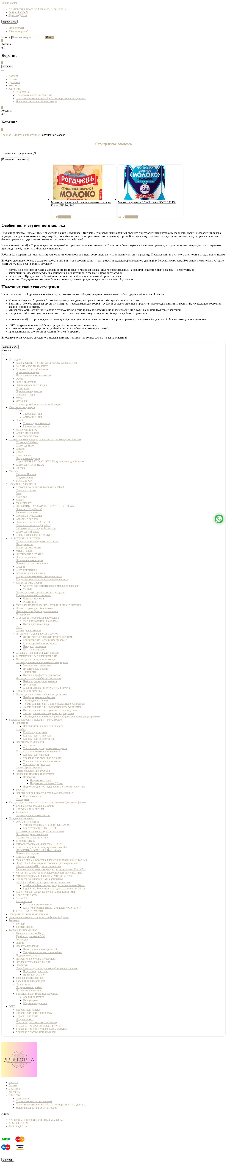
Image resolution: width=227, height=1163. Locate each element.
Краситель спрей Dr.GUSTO (40, 827)
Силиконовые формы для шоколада (37, 617)
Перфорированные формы (39, 697)
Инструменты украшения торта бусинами (48, 636)
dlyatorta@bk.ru (18, 15)
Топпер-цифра (24, 926)
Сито (19, 627)
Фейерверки (30, 1000)
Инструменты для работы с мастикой (38, 678)
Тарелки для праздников (30, 980)
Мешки (27, 588)
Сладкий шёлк (24, 477)
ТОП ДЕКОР (24, 480)
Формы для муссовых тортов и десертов (40, 592)
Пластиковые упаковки (30, 741)
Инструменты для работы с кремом (37, 633)
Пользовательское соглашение (34, 94)
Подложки (29, 776)
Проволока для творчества (32, 563)
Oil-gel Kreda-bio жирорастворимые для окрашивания (48, 863)
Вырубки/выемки (26, 569)
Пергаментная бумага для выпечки (37, 611)
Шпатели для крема (35, 649)
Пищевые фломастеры (29, 560)
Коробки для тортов (35, 732)
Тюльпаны (22, 812)
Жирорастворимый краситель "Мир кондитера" (45, 875)
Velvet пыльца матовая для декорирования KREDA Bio (49, 872)
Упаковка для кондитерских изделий (38, 751)
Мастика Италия (26, 474)
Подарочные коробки (29, 987)
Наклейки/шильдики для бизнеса (43, 725)
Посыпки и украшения (22, 483)
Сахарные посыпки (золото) (33, 522)
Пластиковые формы (35, 668)
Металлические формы (37, 665)
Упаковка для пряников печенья (42, 757)
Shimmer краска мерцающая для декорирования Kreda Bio (50, 869)
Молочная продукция (22, 407)
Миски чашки (24, 550)
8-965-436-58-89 (18, 12)
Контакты (14, 85)
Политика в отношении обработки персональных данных (51, 98)
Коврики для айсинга (29, 690)
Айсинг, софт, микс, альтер (32, 365)
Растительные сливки (36, 426)
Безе (18, 493)
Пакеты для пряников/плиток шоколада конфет (44, 792)
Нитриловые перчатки (29, 553)
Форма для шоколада (28, 630)
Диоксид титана (25, 840)
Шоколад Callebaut (27, 442)
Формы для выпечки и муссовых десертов (41, 694)
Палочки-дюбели (26, 557)
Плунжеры (29, 684)
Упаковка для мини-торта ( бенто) (36, 1022)
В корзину (64, 216)
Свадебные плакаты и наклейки (42, 952)
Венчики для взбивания (30, 573)
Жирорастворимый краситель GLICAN (39, 843)
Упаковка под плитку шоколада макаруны (41, 1028)
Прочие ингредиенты (29, 391)
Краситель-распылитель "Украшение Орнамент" (52, 907)
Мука (19, 397)
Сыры (19, 410)
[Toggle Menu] (3, 354)
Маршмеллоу (24, 502)
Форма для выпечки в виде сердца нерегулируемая (54, 703)
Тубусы (20, 789)
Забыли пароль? (18, 31)
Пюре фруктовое (26, 381)
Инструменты (24, 544)
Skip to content (9, 2)
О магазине (22, 91)
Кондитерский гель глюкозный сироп (38, 404)
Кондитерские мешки (29, 582)
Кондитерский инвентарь (24, 537)
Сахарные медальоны (29, 515)
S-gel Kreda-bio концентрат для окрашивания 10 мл (54, 885)
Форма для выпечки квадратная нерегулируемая (52, 706)
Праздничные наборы (29, 990)
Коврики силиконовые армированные (39, 576)
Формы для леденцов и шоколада (36, 659)
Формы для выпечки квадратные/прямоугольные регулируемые (61, 716)
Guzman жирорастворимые (32, 837)
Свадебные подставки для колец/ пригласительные (46, 968)
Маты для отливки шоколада (40, 620)
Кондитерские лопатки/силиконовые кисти (42, 579)
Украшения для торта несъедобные (37, 993)
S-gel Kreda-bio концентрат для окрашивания (43, 882)
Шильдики (22, 799)
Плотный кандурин (28, 853)
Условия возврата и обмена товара (36, 101)
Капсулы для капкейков (30, 808)
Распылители (24, 901)
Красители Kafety (26, 894)
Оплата (13, 79)
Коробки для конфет (28, 1009)
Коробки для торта (27, 1015)
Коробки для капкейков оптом (34, 1012)
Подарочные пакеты (28, 955)
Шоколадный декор (27, 531)
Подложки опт (25, 1019)
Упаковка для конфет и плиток (41, 761)
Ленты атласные (33, 796)
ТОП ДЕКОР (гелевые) (30, 910)
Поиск (49, 37)
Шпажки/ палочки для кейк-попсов (37, 652)
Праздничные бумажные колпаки (36, 958)
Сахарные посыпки (27, 518)
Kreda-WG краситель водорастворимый (40, 831)
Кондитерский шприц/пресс (40, 643)
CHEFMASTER (25, 856)
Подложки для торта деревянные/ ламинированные (54, 786)
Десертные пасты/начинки (32, 369)
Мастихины (30, 601)
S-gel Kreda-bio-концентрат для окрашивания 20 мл (54, 888)
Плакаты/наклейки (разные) (40, 949)
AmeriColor (22, 898)
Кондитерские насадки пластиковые (45, 639)
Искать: (6, 37)
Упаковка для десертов (36, 764)
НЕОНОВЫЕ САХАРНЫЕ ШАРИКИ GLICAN (45, 506)
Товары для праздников (23, 929)
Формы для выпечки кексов (33, 815)
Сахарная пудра (25, 394)
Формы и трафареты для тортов (42, 674)
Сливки (20, 420)
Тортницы (29, 745)
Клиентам (15, 88)
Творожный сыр (33, 413)
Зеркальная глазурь (27, 372)
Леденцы (21, 496)
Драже (20, 499)
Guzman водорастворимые (32, 834)
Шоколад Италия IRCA (30, 464)
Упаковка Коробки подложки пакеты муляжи (36, 719)
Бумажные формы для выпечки (35, 805)
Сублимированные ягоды (31, 384)
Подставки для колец (35, 971)
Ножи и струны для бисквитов (34, 608)
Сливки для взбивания (36, 423)
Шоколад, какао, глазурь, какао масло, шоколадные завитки (45, 439)
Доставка (14, 82)
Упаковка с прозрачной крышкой (36, 1031)
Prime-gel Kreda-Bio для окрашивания (38, 866)
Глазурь (20, 448)
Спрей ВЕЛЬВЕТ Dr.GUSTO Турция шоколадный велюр (50, 461)
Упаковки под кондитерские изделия (45, 748)
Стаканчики (23, 984)
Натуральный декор (28, 458)
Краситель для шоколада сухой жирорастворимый (46, 891)
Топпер (20, 923)
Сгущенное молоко (27, 432)
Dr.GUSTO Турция (27, 821)
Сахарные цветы (26, 490)
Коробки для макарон (36, 754)
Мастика (14, 471)
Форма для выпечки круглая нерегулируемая (50, 710)
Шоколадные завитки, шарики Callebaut (40, 486)
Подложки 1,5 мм (40, 780)
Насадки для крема (34, 646)
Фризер (20, 467)
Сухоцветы (22, 388)
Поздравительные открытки (33, 961)
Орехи (20, 378)
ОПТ (12, 1006)
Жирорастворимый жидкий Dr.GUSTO (46, 824)
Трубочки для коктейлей (30, 936)
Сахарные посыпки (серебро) (33, 525)
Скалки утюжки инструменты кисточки (47, 687)
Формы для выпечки (35, 700)
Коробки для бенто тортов (39, 738)
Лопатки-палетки (33, 598)
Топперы (14, 920)
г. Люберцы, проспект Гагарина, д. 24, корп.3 (36, 1119)
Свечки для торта (33, 996)
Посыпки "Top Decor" (29, 509)
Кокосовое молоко (27, 435)
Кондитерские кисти (28, 547)
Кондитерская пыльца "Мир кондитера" (40, 878)
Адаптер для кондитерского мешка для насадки (51, 585)
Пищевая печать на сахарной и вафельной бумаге (39, 917)
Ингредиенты (17, 359)
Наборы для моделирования (40, 681)
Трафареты (29, 671)
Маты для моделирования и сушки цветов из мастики (48, 604)
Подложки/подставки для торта (35, 773)
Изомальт (21, 400)
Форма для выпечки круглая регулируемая (48, 713)
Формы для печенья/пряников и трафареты (42, 662)
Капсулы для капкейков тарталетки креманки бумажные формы (47, 802)
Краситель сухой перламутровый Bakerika (41, 847)
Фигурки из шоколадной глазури (36, 528)
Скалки (20, 566)
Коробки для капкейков (37, 735)
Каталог (13, 75)
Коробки (21, 729)
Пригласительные (34, 974)
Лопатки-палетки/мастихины (33, 595)
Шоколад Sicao (25, 445)
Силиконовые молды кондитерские (37, 541)
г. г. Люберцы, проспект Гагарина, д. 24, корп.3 (37, 8)
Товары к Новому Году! (30, 933)
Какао (19, 451)
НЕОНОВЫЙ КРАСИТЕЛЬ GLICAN (38, 850)
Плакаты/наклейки (27, 945)
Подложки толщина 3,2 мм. (46, 783)
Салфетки (22, 964)
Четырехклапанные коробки (33, 770)
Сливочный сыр (33, 416)
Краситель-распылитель (37, 904)
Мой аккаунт (16, 27)
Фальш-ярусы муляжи (29, 767)
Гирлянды (22, 939)
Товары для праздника (29, 977)
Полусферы (23, 614)
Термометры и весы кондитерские (36, 655)
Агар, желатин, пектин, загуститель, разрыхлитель (46, 362)
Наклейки (22, 722)
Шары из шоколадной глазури (34, 534)
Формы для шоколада (36, 623)
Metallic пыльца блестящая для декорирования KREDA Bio (51, 859)
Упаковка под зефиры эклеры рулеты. (38, 1025)
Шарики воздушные (35, 1003)
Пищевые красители (21, 818)
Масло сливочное (26, 429)
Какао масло (23, 455)
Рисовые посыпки (27, 512)
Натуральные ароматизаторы (33, 375)
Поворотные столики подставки (28, 913)
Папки (20, 942)
